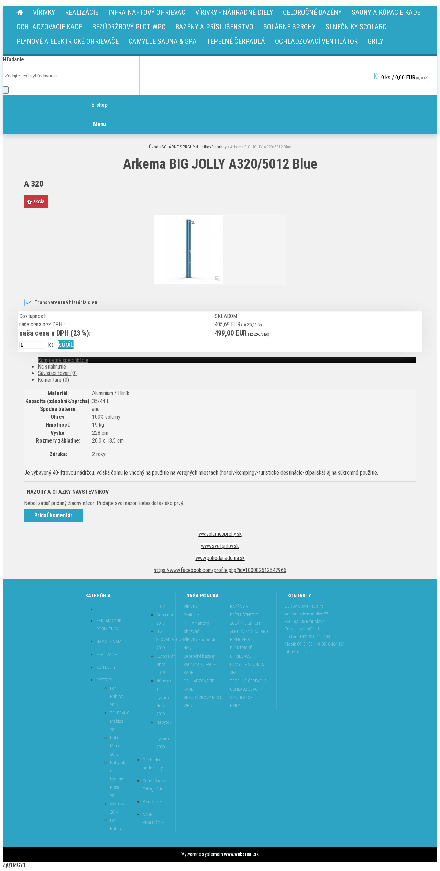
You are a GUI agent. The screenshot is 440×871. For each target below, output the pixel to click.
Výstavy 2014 (116, 808)
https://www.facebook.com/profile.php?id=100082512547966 (220, 570)
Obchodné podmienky (153, 764)
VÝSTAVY (104, 679)
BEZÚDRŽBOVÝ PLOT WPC (203, 701)
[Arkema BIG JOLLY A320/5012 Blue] (188, 281)
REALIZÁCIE (106, 654)
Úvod (153, 146)
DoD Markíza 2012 (116, 746)
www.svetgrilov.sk (220, 546)
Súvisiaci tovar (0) (57, 373)
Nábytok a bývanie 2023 (162, 735)
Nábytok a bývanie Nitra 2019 (162, 697)
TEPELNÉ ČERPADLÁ (248, 680)
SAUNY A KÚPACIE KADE (200, 668)
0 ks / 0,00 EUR (405, 77)
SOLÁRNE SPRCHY (178, 146)
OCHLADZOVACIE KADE (199, 685)
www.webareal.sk (241, 854)
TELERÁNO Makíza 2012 (116, 721)
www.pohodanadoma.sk (220, 558)
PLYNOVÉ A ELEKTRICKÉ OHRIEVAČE (241, 648)
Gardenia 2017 (162, 619)
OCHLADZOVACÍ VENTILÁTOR (244, 693)
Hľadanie (13, 59)
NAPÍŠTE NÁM (108, 641)
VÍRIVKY (191, 606)
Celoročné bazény (199, 656)
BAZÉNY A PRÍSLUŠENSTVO (245, 610)
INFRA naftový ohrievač (196, 627)
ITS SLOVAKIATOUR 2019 (162, 639)
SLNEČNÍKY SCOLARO (249, 631)
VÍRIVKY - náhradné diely (201, 643)
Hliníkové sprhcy (211, 146)
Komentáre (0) (53, 379)
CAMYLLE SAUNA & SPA (247, 668)
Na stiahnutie (52, 366)
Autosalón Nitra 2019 (162, 664)
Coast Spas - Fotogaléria (154, 785)
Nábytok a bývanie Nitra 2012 (116, 779)
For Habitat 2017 (116, 696)
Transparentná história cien (65, 303)
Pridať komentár (53, 515)
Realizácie (152, 801)
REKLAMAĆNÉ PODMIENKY (108, 624)
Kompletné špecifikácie (63, 360)
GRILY (235, 705)
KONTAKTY (106, 667)
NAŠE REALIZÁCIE (153, 818)
